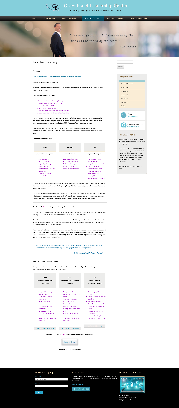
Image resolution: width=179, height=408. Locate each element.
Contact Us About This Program (45, 328)
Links (123, 106)
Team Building (49, 18)
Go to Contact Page (78, 384)
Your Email (38, 383)
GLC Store (124, 98)
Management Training (70, 18)
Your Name (38, 376)
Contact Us (124, 102)
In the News (125, 87)
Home (34, 18)
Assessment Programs (115, 18)
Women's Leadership (139, 18)
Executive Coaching (92, 18)
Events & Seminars (127, 84)
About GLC (124, 95)
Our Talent (124, 91)
